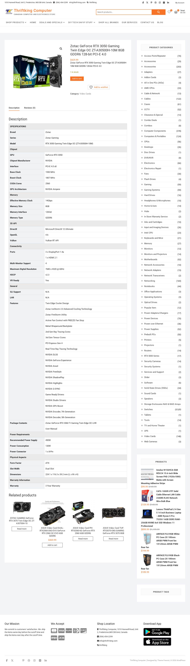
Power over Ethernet (153, 323)
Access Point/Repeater (155, 56)
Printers (147, 340)
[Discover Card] (83, 631)
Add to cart (77, 78)
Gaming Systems (152, 190)
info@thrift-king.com (77, 2)
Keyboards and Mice (153, 238)
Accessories (150, 61)
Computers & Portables (155, 136)
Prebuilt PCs (150, 334)
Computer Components (155, 131)
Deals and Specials (51, 22)
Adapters (148, 72)
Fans (146, 174)
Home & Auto (150, 206)
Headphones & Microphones (157, 200)
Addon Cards (150, 77)
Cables (147, 99)
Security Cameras (152, 361)
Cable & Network (152, 93)
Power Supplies (151, 329)
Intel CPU (148, 233)
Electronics (149, 163)
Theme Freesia (163, 660)
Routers (147, 350)
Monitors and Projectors (155, 254)
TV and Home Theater (154, 425)
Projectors (149, 345)
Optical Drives (150, 302)
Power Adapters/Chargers (156, 313)
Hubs (146, 211)
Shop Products (15, 22)
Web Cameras (150, 441)
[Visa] (61, 631)
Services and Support (154, 372)
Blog (160, 22)
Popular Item (150, 307)
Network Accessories (154, 265)
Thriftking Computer (33, 10)
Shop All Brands (109, 22)
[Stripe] (54, 638)
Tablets (147, 415)
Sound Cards (150, 393)
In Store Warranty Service (156, 216)
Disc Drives (149, 152)
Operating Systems (153, 297)
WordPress (181, 660)
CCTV (147, 109)
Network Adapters (152, 270)
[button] (60, 48)
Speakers (148, 398)
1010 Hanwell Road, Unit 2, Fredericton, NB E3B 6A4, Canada (28, 2)
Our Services (129, 22)
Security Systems (152, 366)
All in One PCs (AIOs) (154, 83)
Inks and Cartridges (153, 222)
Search (159, 12)
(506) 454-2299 (61, 2)
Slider (147, 377)
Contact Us (147, 22)
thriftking (93, 2)
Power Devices (151, 318)
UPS (146, 431)
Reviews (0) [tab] (29, 108)
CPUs (146, 141)
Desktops (148, 147)
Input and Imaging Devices (156, 227)
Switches (148, 409)
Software (148, 382)
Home (33, 22)
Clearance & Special (153, 115)
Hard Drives (149, 195)
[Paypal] (69, 631)
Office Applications (153, 291)
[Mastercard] (54, 631)
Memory (148, 243)
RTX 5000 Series (151, 356)
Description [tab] (14, 108)
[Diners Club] (76, 631)
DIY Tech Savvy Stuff (80, 22)
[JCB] (61, 638)
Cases (147, 104)
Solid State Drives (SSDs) (156, 388)
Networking (149, 281)
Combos (148, 125)
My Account (179, 3)
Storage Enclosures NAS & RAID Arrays (162, 404)
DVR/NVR (148, 158)
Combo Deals (150, 120)
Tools (147, 420)
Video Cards (85, 94)
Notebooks (149, 286)
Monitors (148, 249)
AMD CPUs (149, 88)
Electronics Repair (152, 168)
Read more (21, 529)
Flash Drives (150, 179)
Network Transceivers (154, 275)
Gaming (147, 184)
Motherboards (150, 259)
